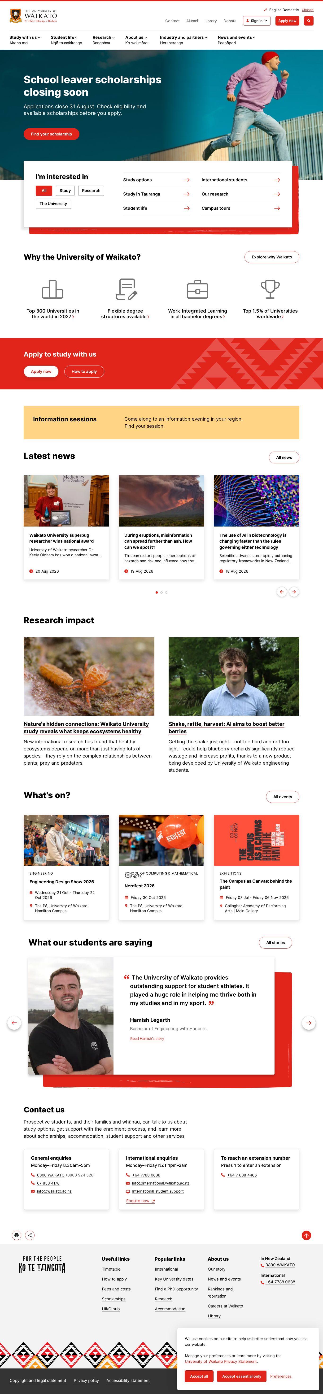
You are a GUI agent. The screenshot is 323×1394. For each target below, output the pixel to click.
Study (65, 190)
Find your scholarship (51, 134)
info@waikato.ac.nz (54, 1191)
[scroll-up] (306, 1235)
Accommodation (170, 1309)
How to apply (84, 371)
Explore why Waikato (272, 257)
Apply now (287, 20)
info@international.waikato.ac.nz (160, 1183)
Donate (229, 20)
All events (282, 796)
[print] (16, 1235)
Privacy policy (86, 1380)
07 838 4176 (48, 1183)
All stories (275, 942)
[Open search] (309, 21)
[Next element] (14, 1023)
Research (91, 190)
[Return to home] (42, 1264)
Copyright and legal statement (38, 1380)
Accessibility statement (128, 1380)
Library (211, 20)
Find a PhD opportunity (176, 1289)
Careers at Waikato (225, 1306)
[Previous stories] (282, 592)
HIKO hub (111, 1309)
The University (53, 203)
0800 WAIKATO (51, 1175)
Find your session (144, 426)
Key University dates (174, 1279)
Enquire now (138, 1200)
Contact (172, 20)
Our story (216, 1269)
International (166, 1269)
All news (284, 457)
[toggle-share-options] (30, 1235)
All (44, 190)
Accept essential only (241, 1376)
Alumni (192, 20)
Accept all (199, 1376)
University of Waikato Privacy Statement (221, 1361)
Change (308, 10)
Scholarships (114, 1299)
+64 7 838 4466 (242, 1175)
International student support (158, 1191)
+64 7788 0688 (146, 1175)
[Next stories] (294, 592)
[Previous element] (309, 1023)
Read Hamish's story (147, 1038)
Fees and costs (116, 1289)
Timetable (111, 1269)
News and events (224, 1279)
